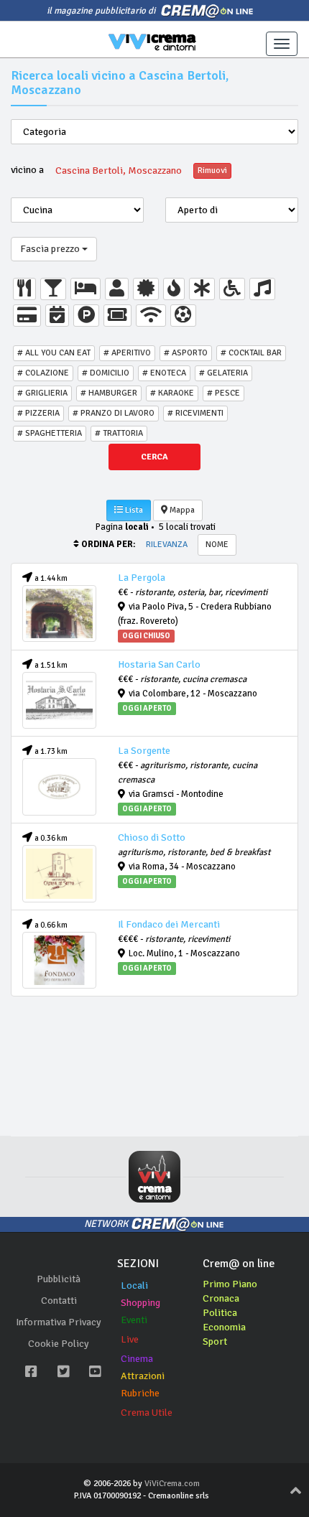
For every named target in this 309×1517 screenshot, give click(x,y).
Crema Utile (146, 1412)
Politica (220, 1313)
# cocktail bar (251, 352)
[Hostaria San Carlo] (59, 700)
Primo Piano (230, 1284)
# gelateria (223, 373)
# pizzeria (38, 413)
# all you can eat (54, 352)
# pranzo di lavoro (113, 413)
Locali (134, 1285)
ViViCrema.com (172, 1483)
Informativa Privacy (58, 1322)
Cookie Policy (58, 1344)
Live (130, 1339)
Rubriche (140, 1393)
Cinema (137, 1359)
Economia (224, 1327)
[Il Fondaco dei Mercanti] (59, 960)
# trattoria (119, 433)
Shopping (140, 1303)
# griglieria (42, 393)
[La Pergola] (59, 613)
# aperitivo (127, 352)
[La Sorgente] (59, 786)
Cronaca (221, 1298)
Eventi (134, 1320)
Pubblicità (58, 1279)
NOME (217, 544)
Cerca (154, 457)
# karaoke (172, 393)
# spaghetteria (49, 433)
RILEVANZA (167, 544)
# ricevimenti (195, 413)
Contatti (59, 1300)
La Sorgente (144, 751)
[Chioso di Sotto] (59, 873)
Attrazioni (143, 1376)
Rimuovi (212, 170)
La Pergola (141, 577)
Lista (133, 510)
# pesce (223, 393)
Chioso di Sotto (151, 837)
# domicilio (105, 373)
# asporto (186, 352)
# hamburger (108, 393)
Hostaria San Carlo (159, 664)
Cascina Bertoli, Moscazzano (118, 170)
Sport (215, 1341)
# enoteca (164, 373)
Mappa (181, 510)
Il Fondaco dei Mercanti (169, 924)
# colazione (43, 373)
